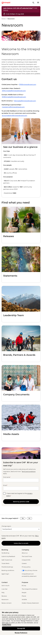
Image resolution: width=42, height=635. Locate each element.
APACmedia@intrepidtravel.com (14, 91)
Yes (23, 518)
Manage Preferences (21, 632)
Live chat (4, 589)
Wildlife (24, 599)
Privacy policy (26, 567)
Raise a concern (7, 603)
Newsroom (5, 599)
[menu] (38, 2)
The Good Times (27, 556)
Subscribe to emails (21, 543)
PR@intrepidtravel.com (27, 84)
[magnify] (33, 2)
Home (4, 19)
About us (24, 553)
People (24, 592)
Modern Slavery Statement (30, 603)
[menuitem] (6, 2)
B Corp (24, 585)
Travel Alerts (5, 563)
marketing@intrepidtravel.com (13, 107)
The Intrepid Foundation (29, 589)
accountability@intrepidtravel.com (14, 115)
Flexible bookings (7, 567)
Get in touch (5, 585)
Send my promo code (21, 502)
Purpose (25, 582)
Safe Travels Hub (7, 560)
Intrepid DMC (26, 560)
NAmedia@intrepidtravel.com (25, 101)
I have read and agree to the (19, 494)
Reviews (4, 596)
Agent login (5, 574)
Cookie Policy (6, 624)
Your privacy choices (30, 570)
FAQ (3, 592)
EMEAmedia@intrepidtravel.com (14, 97)
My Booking (5, 553)
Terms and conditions (28, 471)
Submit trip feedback (8, 556)
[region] (21, 67)
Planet (24, 596)
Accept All (21, 628)
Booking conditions (8, 570)
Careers (24, 563)
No (29, 518)
